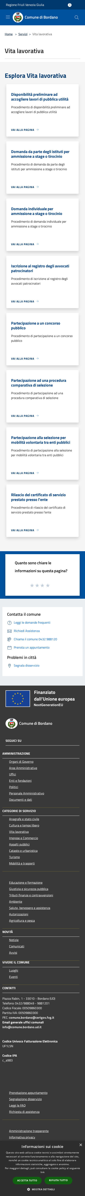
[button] (42, 1189)
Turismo (14, 857)
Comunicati (16, 946)
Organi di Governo (21, 761)
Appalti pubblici (19, 844)
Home (9, 34)
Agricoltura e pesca (22, 920)
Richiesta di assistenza (24, 1111)
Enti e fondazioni (20, 780)
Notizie (14, 940)
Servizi (22, 34)
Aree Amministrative (23, 768)
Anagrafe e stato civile (24, 819)
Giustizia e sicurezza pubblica (28, 888)
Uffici (12, 774)
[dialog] (42, 1168)
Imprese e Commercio (23, 838)
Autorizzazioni (18, 914)
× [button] (80, 1145)
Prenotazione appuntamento (28, 1092)
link (42, 1172)
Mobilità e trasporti (22, 863)
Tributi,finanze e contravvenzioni (31, 895)
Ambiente (15, 901)
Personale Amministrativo (26, 793)
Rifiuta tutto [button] (58, 1180)
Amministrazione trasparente (29, 1131)
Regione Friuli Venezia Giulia (25, 4)
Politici (13, 787)
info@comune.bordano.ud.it (22, 1027)
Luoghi (13, 970)
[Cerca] (76, 17)
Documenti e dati (20, 799)
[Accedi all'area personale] (70, 5)
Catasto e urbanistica (23, 850)
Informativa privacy (22, 1137)
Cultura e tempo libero (24, 825)
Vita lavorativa (19, 831)
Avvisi (13, 952)
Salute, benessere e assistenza (29, 907)
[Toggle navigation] (8, 17)
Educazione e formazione (25, 882)
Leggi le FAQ (17, 1105)
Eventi (13, 976)
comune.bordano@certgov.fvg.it (31, 1017)
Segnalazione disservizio (25, 1099)
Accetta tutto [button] (27, 1180)
